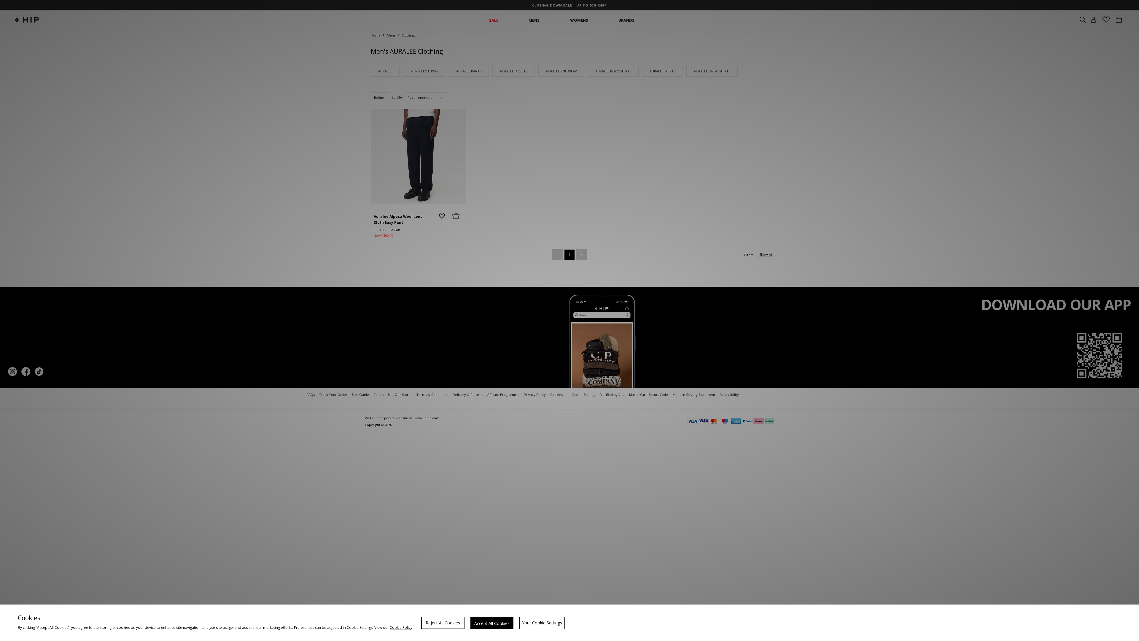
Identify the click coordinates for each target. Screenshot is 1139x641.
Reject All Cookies (443, 623)
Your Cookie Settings (542, 623)
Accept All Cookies (492, 623)
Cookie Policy (401, 627)
